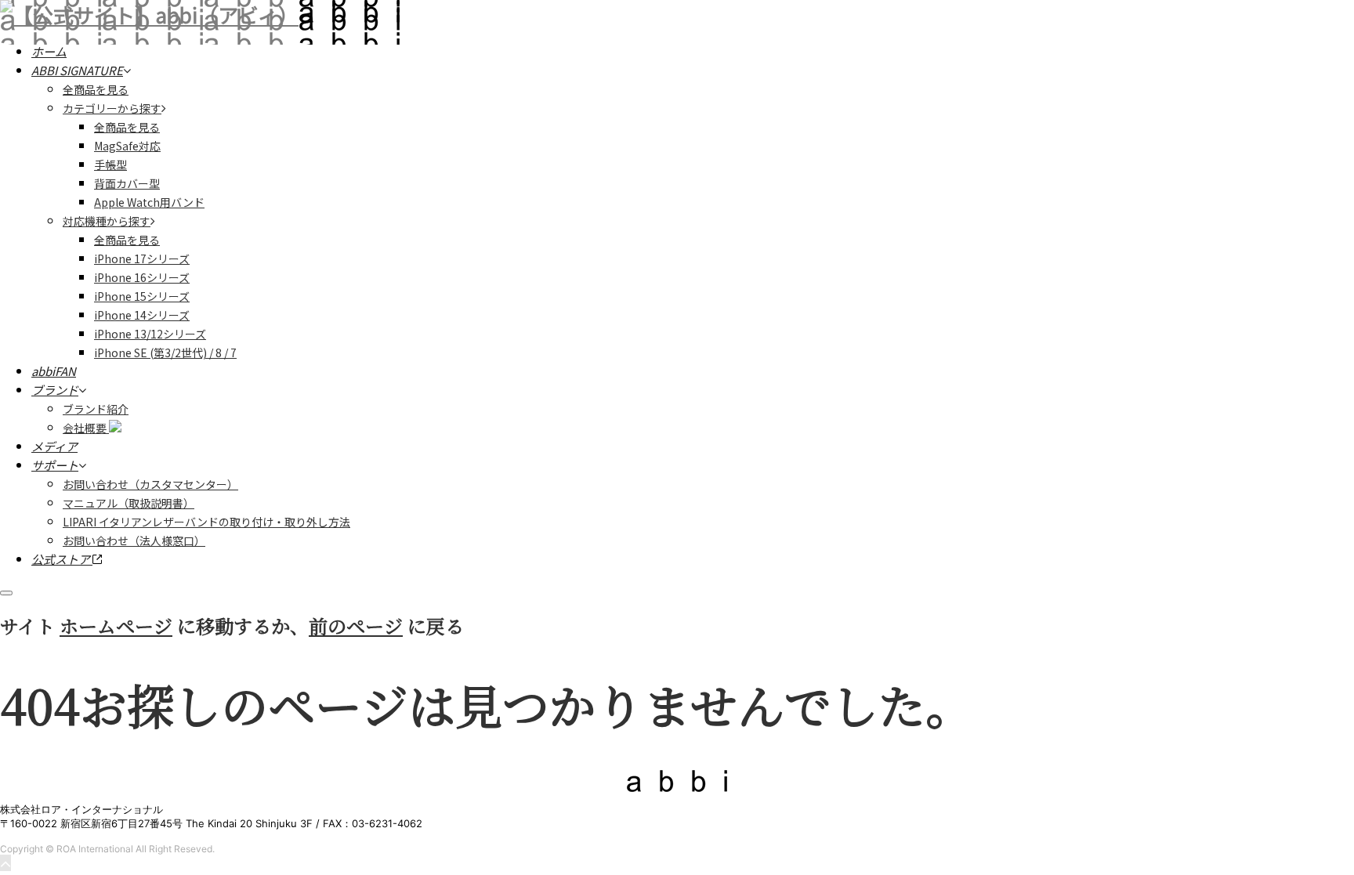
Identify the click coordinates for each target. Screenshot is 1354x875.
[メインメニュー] (6, 593)
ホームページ (116, 625)
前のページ (356, 625)
